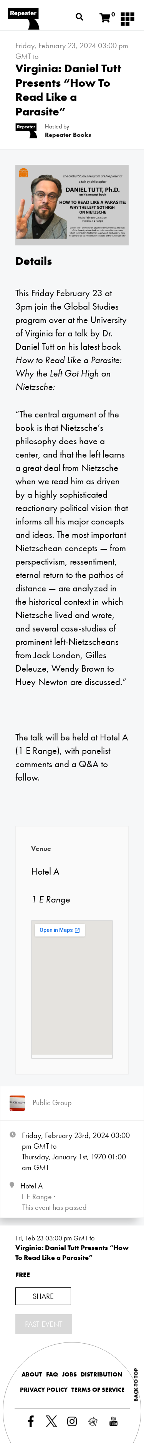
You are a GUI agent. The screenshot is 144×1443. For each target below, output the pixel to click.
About (32, 1374)
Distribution (101, 1374)
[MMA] (127, 18)
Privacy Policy (44, 1390)
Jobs (69, 1374)
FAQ (52, 1374)
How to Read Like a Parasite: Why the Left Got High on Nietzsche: (68, 373)
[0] (104, 18)
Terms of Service (97, 1390)
